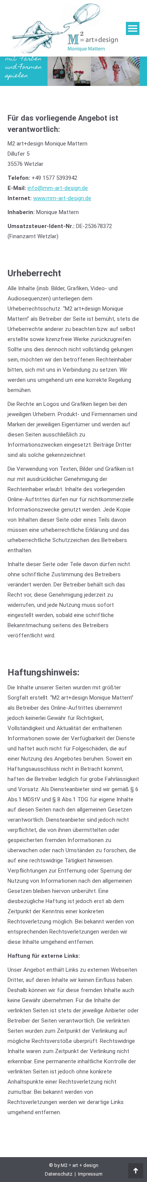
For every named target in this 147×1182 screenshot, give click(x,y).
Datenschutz (58, 1174)
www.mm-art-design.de (62, 198)
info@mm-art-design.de (58, 188)
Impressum (90, 1174)
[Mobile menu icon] (132, 28)
